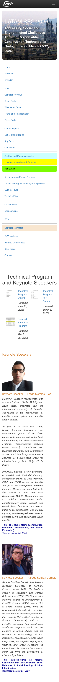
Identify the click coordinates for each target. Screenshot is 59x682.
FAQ (7, 219)
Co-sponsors (11, 204)
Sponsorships (11, 210)
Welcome (9, 73)
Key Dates (9, 141)
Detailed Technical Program (23, 322)
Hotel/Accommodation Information (21, 162)
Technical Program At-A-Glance (48, 296)
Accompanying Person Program (20, 177)
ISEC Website (11, 236)
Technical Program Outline (23, 294)
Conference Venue (13, 94)
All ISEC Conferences (15, 242)
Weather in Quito (13, 107)
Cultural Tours (11, 189)
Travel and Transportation (17, 113)
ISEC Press (10, 248)
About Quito (10, 100)
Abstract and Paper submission (19, 155)
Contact (8, 255)
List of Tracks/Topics (14, 134)
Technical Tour (12, 196)
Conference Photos (14, 227)
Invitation (9, 79)
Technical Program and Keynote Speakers (25, 183)
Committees (10, 147)
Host (7, 88)
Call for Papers (12, 128)
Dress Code (10, 119)
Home (7, 67)
